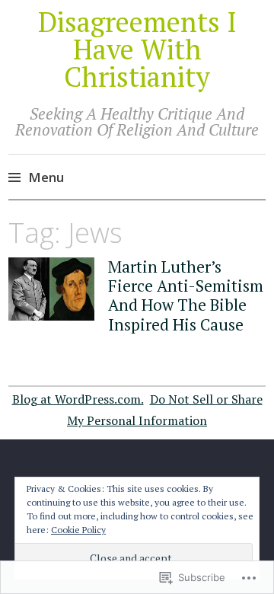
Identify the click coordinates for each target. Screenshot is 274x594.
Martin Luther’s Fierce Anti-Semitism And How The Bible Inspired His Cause (185, 295)
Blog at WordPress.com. (78, 399)
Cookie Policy (78, 529)
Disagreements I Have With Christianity (137, 49)
